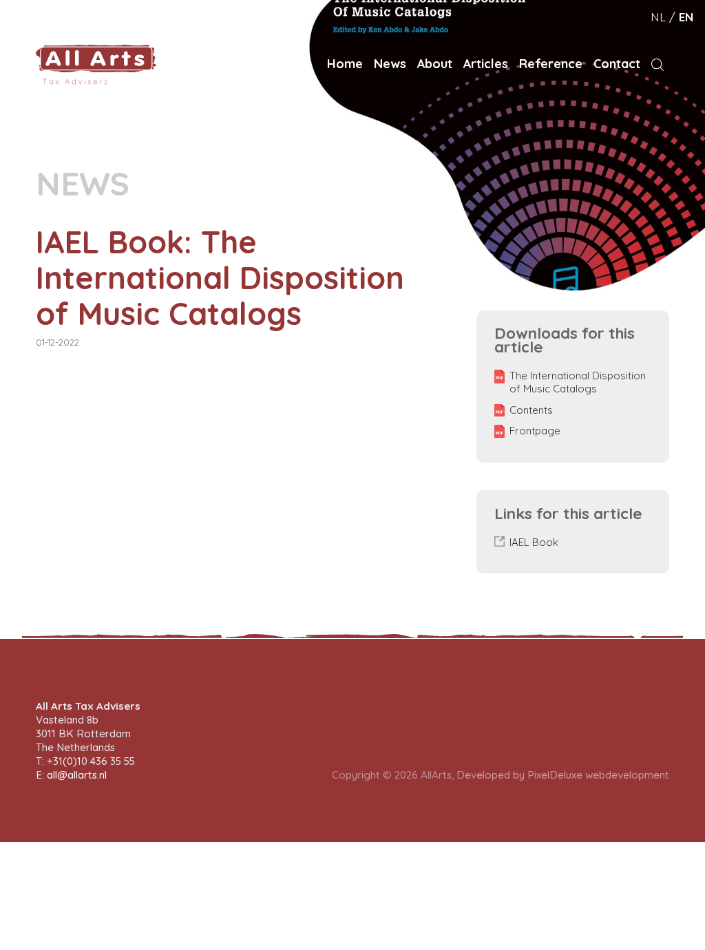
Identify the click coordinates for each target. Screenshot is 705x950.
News (390, 63)
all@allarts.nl (77, 774)
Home (345, 63)
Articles (485, 63)
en (686, 17)
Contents (531, 410)
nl (658, 17)
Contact (616, 63)
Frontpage (534, 431)
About (434, 63)
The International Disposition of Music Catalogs (577, 382)
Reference (550, 63)
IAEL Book (533, 542)
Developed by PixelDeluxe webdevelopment (562, 774)
